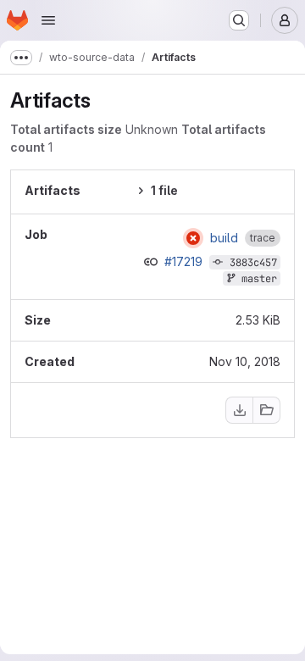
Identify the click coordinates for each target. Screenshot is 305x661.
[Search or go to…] (239, 20)
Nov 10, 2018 (244, 361)
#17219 (185, 261)
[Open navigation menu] (48, 20)
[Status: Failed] (193, 238)
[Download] (238, 410)
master (259, 279)
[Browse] (266, 410)
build (224, 238)
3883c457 (253, 262)
